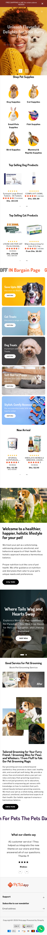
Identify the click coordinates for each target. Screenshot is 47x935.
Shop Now (23, 56)
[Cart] (41, 11)
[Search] (36, 11)
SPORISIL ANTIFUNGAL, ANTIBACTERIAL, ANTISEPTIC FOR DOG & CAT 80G (12, 459)
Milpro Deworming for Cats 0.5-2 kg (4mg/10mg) (34, 245)
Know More (10, 807)
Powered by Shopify (35, 920)
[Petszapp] (23, 11)
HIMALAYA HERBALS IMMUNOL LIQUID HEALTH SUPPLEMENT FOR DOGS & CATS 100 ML (34, 459)
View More (10, 582)
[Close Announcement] (42, 3)
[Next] (27, 71)
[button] (4, 11)
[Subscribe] (43, 909)
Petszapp (22, 920)
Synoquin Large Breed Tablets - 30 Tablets (12, 194)
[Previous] (20, 71)
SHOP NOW (10, 325)
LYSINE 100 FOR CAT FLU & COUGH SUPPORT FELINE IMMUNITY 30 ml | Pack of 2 (12, 245)
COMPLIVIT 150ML (34, 193)
